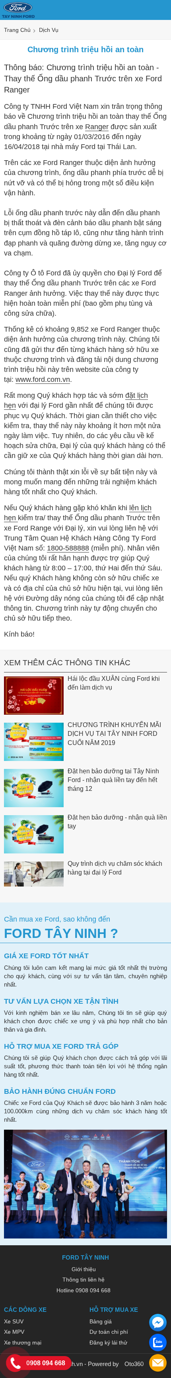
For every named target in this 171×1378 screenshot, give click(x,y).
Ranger (97, 127)
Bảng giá (100, 1321)
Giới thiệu (84, 1269)
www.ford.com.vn (43, 379)
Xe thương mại (22, 1342)
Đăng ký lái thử (108, 1342)
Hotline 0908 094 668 (83, 1290)
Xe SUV (13, 1321)
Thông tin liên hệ (83, 1279)
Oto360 (134, 1363)
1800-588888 (68, 548)
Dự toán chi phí (108, 1332)
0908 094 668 (45, 1363)
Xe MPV (14, 1332)
